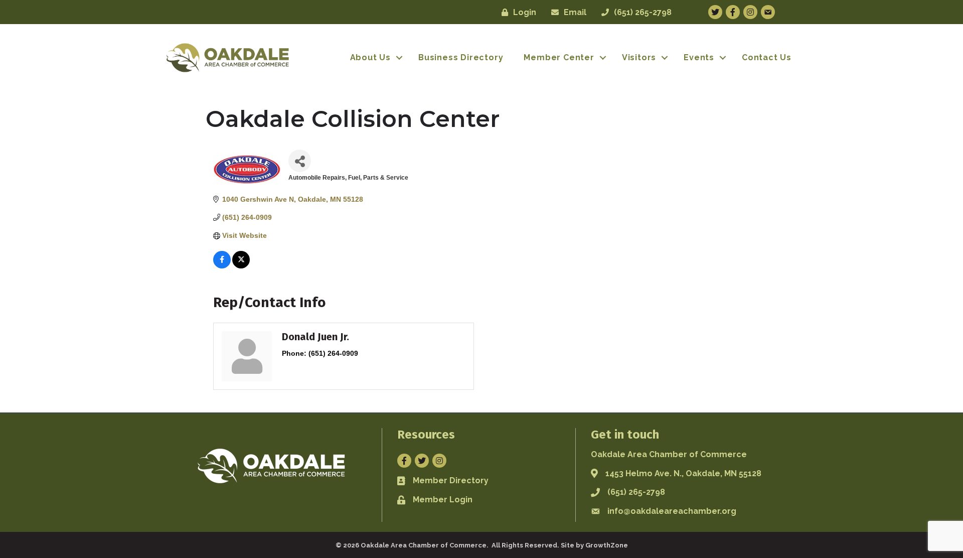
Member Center (559, 57)
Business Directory (460, 57)
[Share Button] (299, 161)
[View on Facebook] (222, 266)
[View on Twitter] (241, 266)
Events (699, 57)
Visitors (639, 57)
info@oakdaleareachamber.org (671, 511)
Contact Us (766, 57)
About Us (370, 57)
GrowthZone (606, 545)
